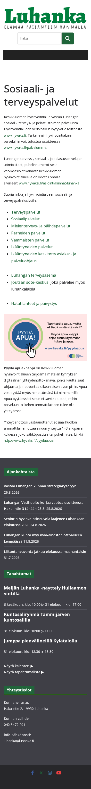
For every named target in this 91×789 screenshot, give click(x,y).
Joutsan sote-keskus (30, 282)
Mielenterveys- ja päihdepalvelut (40, 226)
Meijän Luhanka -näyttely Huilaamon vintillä (45, 590)
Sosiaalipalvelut (25, 219)
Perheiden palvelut (28, 233)
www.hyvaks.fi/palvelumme (25, 147)
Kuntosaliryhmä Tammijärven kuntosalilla (37, 617)
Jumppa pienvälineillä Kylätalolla (40, 641)
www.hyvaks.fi (15, 135)
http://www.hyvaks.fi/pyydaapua (29, 440)
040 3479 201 (14, 724)
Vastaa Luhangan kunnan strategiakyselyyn (40, 486)
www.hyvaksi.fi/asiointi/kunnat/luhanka (49, 183)
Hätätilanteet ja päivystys (34, 303)
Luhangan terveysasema (33, 275)
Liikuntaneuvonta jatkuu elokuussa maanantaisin (45, 551)
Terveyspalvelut (25, 212)
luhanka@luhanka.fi (19, 741)
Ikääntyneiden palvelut (32, 246)
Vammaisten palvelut (30, 240)
